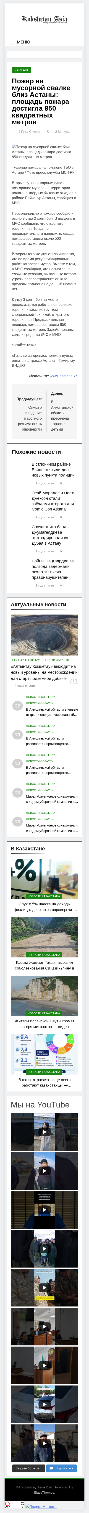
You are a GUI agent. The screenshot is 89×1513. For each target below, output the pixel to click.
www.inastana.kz (63, 376)
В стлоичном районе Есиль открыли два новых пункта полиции (53, 469)
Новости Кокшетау (25, 660)
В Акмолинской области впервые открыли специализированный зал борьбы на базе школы (52, 714)
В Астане (21, 70)
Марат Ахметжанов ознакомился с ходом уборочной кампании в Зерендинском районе (52, 801)
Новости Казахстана (44, 896)
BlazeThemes (44, 1492)
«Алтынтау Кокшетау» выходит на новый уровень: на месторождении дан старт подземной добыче (44, 672)
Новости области (55, 660)
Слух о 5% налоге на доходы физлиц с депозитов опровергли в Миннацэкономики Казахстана (44, 909)
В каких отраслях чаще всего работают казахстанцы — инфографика (44, 1085)
